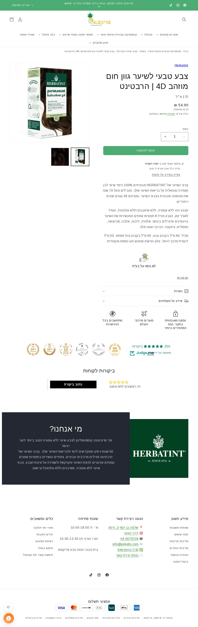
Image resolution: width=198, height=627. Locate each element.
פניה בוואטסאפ (128, 549)
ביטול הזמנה (180, 561)
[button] (184, 19)
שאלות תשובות (179, 527)
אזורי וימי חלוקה (43, 527)
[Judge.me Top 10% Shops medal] (49, 349)
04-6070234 (129, 538)
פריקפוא (148, 618)
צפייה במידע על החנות (166, 174)
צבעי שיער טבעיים (128, 51)
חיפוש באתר (45, 548)
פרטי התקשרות (53, 618)
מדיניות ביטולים (34, 618)
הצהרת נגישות (179, 554)
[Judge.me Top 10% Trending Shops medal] (33, 349)
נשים (143, 51)
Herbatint (181, 65)
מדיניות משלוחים (74, 618)
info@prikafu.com (125, 544)
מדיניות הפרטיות (111, 618)
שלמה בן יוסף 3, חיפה (123, 527)
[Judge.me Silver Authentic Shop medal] (98, 349)
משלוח (171, 113)
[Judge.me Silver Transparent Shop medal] (82, 349)
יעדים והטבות (45, 534)
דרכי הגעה (131, 533)
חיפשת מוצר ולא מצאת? (38, 554)
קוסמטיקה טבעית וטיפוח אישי (165, 51)
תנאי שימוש (181, 534)
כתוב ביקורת (73, 384)
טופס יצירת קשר (127, 555)
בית (186, 51)
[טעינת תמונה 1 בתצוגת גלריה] (80, 157)
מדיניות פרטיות (179, 541)
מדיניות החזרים (179, 548)
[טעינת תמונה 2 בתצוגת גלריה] (60, 157)
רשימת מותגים (44, 541)
